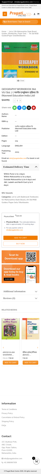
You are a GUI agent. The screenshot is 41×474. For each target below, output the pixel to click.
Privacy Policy (7, 413)
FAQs (4, 425)
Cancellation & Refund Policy (13, 417)
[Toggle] (36, 167)
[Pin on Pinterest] (33, 108)
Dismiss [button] (36, 2)
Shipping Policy (8, 421)
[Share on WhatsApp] (14, 108)
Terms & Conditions (9, 409)
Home (4, 31)
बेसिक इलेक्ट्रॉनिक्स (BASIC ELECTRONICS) (30, 353)
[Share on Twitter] (24, 108)
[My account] (34, 14)
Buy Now (20, 244)
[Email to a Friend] (29, 108)
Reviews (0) (9, 298)
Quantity (6, 100)
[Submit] (4, 22)
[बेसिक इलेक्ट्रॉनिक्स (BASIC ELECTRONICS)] (30, 328)
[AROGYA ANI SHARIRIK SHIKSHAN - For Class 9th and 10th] (10, 328)
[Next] (37, 347)
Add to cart (10, 363)
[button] (5, 14)
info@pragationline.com (17, 158)
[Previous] (3, 347)
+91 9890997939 (10, 462)
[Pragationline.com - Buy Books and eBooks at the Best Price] (20, 14)
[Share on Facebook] (19, 108)
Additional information (14, 291)
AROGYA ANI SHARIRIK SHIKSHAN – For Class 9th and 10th (10, 353)
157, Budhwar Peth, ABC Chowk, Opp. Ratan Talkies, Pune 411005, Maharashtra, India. (9, 447)
